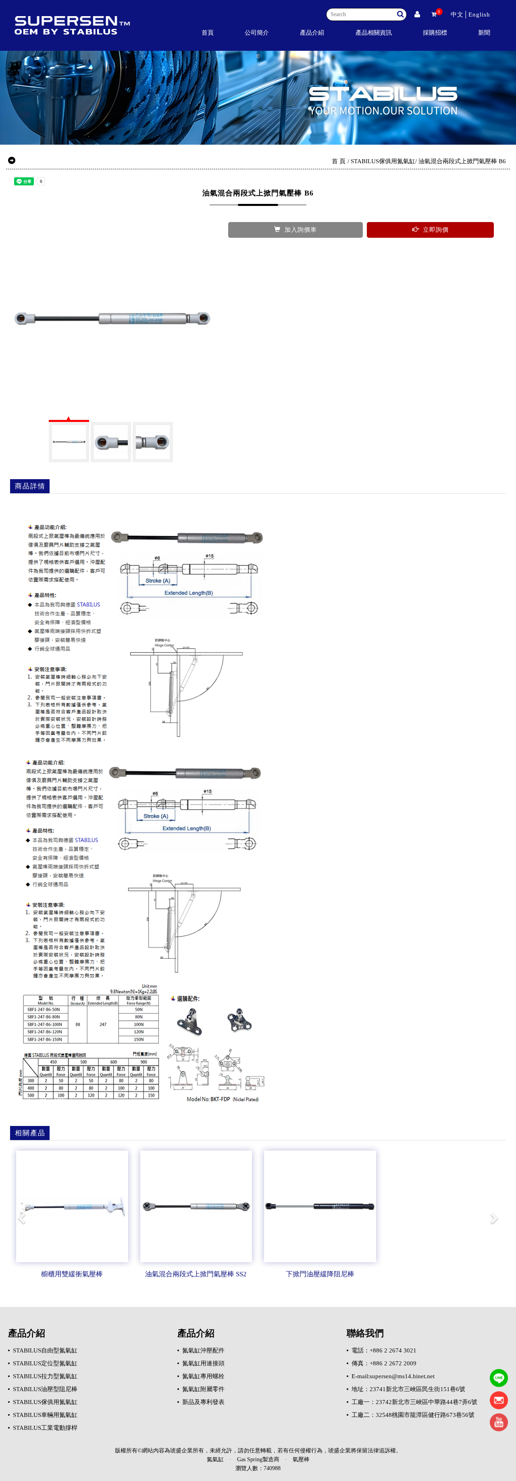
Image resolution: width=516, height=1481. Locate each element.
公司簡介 (257, 32)
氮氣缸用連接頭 (203, 1363)
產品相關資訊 (374, 32)
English (479, 14)
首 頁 (338, 161)
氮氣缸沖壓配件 (203, 1350)
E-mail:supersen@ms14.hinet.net (393, 1376)
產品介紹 (312, 32)
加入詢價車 (301, 229)
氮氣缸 (215, 1459)
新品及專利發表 (203, 1402)
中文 (457, 14)
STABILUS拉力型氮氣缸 (45, 1376)
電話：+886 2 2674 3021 (384, 1350)
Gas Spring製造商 (258, 1459)
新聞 (484, 32)
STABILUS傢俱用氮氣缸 (383, 161)
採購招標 (435, 32)
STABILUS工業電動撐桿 (45, 1428)
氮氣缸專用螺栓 (203, 1376)
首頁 (208, 32)
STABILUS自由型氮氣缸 (45, 1350)
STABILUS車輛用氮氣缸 (45, 1415)
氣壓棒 (301, 1459)
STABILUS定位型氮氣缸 (45, 1363)
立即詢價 (436, 229)
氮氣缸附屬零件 (203, 1389)
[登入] (417, 14)
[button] (22, 1218)
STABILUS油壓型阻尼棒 (45, 1389)
